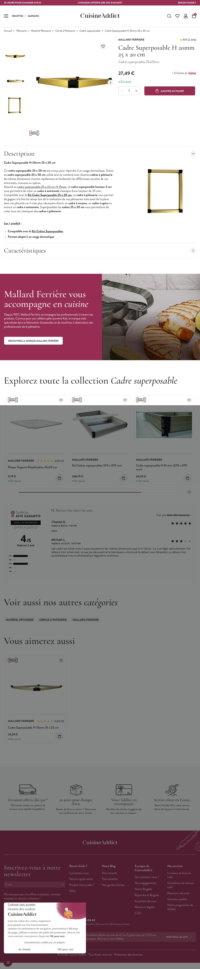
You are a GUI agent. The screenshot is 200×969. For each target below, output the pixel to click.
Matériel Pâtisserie (41, 31)
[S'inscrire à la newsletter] (63, 884)
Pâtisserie (21, 31)
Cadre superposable (89, 31)
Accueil (8, 31)
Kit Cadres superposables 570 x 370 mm (97, 465)
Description (19, 154)
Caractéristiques (25, 250)
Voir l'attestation (26, 522)
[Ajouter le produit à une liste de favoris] (103, 46)
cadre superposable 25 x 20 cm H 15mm (41, 187)
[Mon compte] (186, 16)
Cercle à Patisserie (65, 31)
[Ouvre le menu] (6, 16)
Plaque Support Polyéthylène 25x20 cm (32, 467)
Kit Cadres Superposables (47, 231)
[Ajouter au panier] (59, 478)
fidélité (192, 73)
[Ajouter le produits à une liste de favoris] (61, 400)
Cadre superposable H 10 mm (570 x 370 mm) (161, 467)
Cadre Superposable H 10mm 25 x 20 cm (33, 727)
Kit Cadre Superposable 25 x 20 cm (50, 195)
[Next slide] (110, 83)
